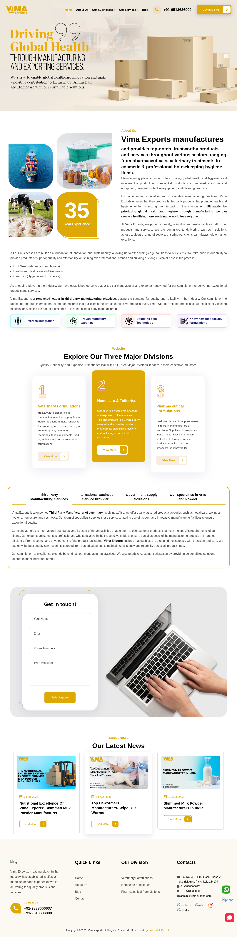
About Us (82, 9)
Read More (30, 824)
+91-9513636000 (177, 10)
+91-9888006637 (38, 908)
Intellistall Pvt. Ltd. (160, 930)
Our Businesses (102, 9)
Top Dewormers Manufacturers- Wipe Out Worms (113, 808)
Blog (145, 9)
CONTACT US (211, 9)
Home (68, 9)
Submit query (60, 697)
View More (51, 456)
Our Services (127, 9)
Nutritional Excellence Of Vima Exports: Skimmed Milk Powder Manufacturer (45, 808)
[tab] (49, 498)
